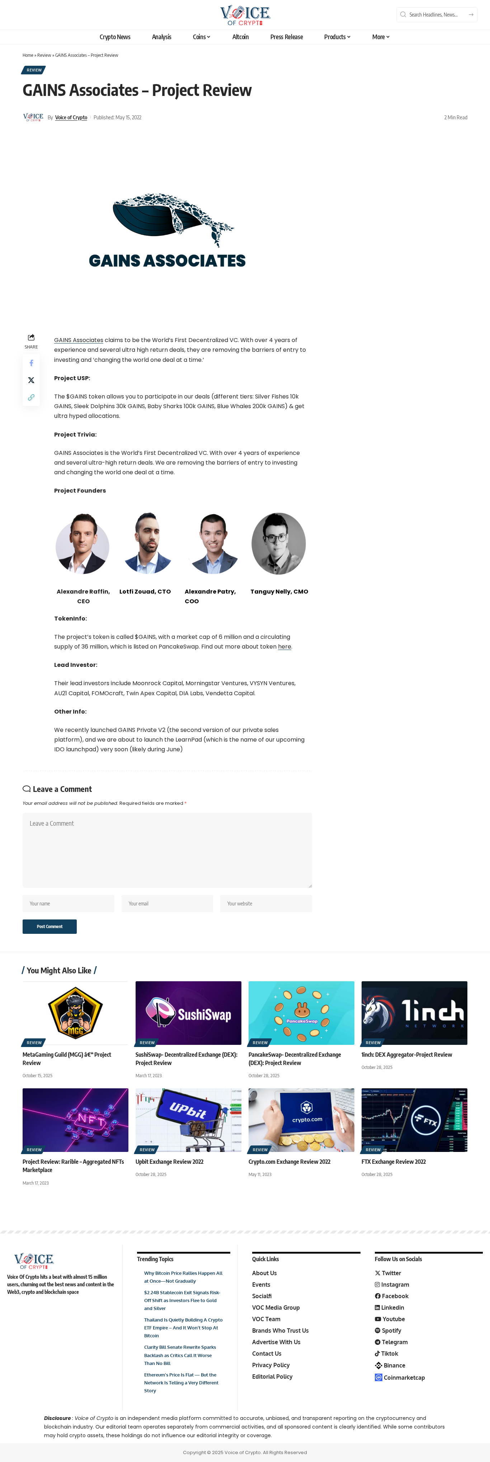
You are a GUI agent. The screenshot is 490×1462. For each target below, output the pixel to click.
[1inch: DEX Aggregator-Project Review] (414, 1013)
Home (28, 55)
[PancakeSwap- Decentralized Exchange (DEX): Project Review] (301, 1013)
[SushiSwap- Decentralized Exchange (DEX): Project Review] (188, 1013)
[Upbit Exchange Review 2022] (188, 1120)
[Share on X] (31, 380)
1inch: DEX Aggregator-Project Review (407, 1054)
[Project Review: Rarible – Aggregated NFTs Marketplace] (75, 1120)
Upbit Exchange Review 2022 (169, 1161)
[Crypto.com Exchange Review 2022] (301, 1120)
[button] (31, 397)
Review (44, 55)
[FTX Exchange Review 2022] (414, 1120)
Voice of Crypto (71, 117)
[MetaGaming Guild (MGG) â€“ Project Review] (75, 1013)
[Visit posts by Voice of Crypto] (33, 117)
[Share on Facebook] (31, 363)
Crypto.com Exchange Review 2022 (289, 1161)
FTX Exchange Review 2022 (394, 1161)
